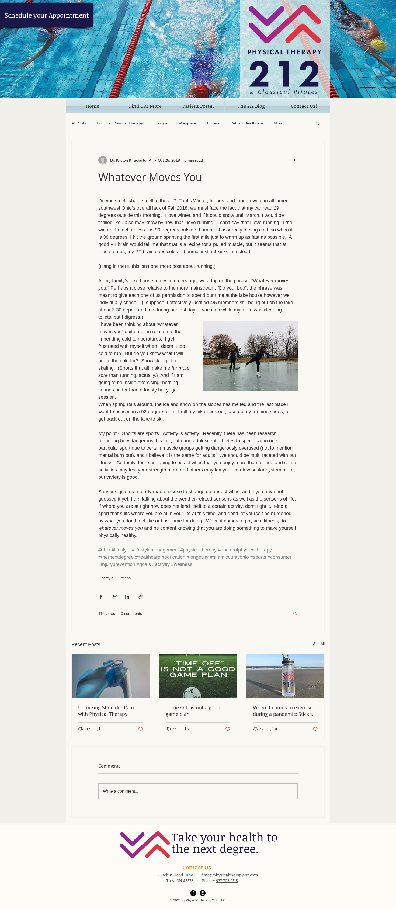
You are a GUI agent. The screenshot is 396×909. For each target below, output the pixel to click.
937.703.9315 (227, 880)
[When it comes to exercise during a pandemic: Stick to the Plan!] (285, 676)
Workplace (187, 123)
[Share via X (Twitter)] (114, 596)
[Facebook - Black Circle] (193, 893)
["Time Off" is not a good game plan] (198, 676)
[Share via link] (140, 596)
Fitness (213, 123)
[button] (145, 106)
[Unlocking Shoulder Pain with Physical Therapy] (111, 676)
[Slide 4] (205, 84)
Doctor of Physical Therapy (120, 123)
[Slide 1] (191, 84)
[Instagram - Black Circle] (203, 893)
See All (319, 643)
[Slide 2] (195, 84)
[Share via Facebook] (100, 596)
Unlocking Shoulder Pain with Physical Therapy (106, 710)
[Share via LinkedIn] (127, 596)
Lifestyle (161, 123)
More (278, 123)
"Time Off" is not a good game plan (193, 710)
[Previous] (29, 49)
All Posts (78, 123)
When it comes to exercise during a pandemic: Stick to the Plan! (284, 710)
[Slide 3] (200, 84)
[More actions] (294, 160)
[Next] (366, 49)
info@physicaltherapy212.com (230, 874)
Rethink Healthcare (246, 123)
